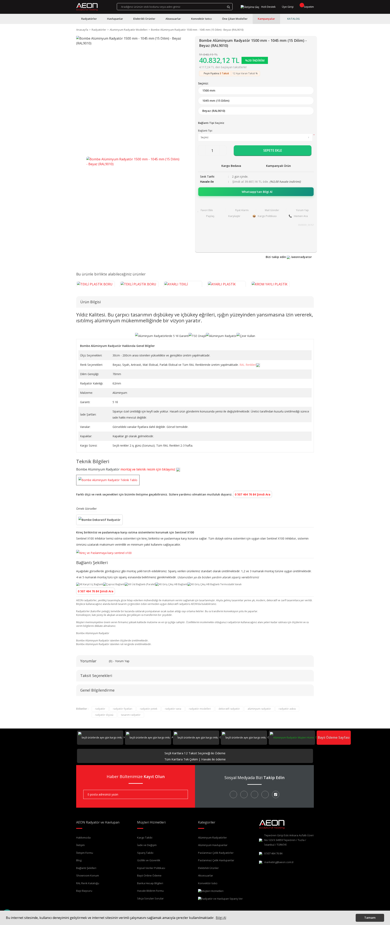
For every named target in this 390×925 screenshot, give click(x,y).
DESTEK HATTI (323, 737)
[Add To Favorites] (211, 210)
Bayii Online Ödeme (149, 875)
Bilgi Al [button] (221, 917)
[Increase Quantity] (222, 150)
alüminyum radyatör (259, 708)
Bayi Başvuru (84, 891)
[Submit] (182, 794)
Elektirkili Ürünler (208, 868)
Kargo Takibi (144, 837)
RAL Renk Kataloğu (87, 883)
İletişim (80, 845)
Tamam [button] (370, 918)
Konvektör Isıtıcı (207, 883)
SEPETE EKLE (272, 150)
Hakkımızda (83, 837)
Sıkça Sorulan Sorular (150, 898)
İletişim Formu (84, 853)
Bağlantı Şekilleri (86, 868)
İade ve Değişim (147, 845)
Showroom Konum (87, 875)
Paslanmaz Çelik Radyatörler (216, 853)
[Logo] (87, 7)
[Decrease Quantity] (201, 150)
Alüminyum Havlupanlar (213, 845)
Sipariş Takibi (145, 853)
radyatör (100, 708)
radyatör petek (148, 708)
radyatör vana (173, 708)
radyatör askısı (287, 708)
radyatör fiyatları (122, 708)
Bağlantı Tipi (205, 130)
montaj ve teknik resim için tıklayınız (148, 469)
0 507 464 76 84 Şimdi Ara (252, 494)
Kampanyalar (266, 19)
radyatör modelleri (200, 708)
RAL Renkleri (247, 365)
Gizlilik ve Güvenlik (148, 860)
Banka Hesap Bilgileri (150, 883)
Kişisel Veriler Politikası (151, 868)
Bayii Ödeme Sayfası (334, 737)
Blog (78, 860)
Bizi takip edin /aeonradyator (289, 257)
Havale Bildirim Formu (150, 891)
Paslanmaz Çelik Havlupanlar (216, 860)
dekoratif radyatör (229, 708)
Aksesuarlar (205, 875)
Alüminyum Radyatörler (212, 837)
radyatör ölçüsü (104, 715)
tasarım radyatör (131, 715)
